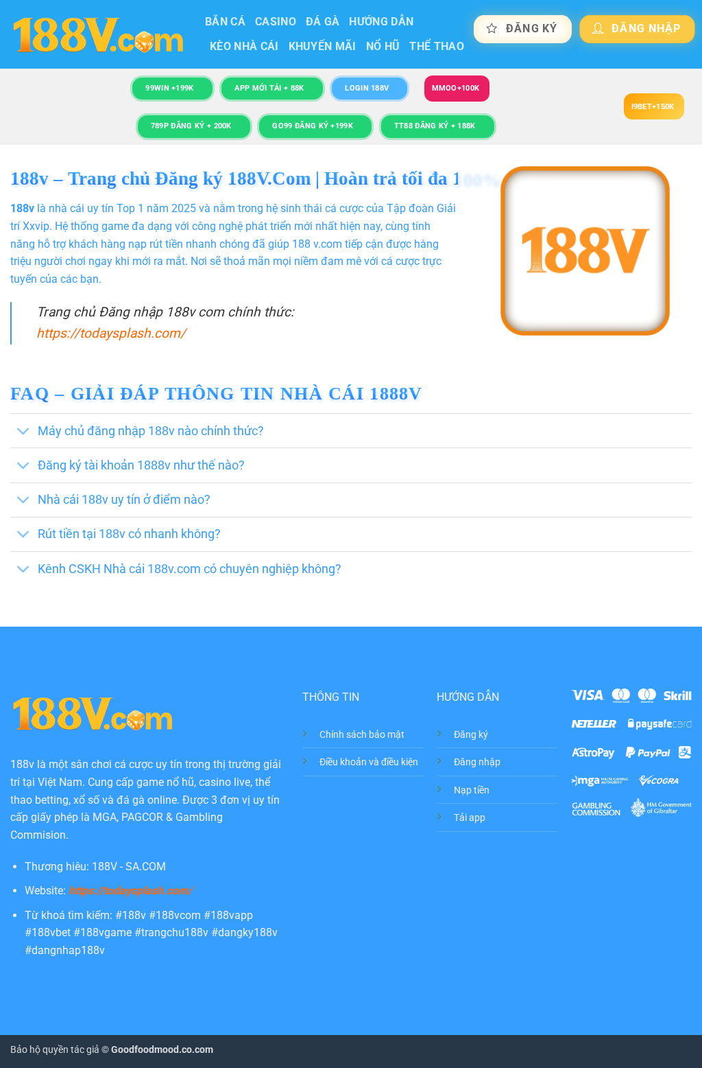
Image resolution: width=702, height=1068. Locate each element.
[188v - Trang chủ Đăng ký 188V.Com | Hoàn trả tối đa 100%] (97, 34)
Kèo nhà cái (244, 46)
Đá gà (323, 21)
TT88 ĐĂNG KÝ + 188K (435, 125)
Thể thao (436, 46)
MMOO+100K (456, 88)
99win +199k (169, 88)
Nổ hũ (383, 46)
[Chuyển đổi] (23, 432)
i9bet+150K (653, 106)
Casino (275, 21)
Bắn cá (225, 21)
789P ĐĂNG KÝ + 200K (191, 125)
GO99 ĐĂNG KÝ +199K (312, 125)
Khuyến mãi (322, 46)
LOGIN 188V (367, 88)
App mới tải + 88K (269, 88)
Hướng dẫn (381, 21)
